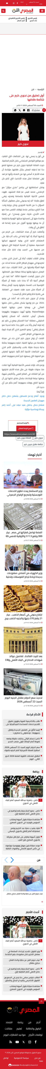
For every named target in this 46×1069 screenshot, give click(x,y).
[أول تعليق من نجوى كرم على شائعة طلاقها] (24, 110)
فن (32, 89)
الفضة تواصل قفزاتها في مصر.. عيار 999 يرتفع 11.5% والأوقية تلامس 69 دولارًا (24, 534)
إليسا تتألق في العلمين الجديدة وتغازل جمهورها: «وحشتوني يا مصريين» (24, 731)
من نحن (37, 1058)
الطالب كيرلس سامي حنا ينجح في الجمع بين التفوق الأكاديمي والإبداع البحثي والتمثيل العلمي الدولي (22, 979)
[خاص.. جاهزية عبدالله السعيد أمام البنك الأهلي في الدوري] (23, 786)
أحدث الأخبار (32, 912)
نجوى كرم (39, 438)
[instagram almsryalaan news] (13, 3)
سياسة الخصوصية (21, 1058)
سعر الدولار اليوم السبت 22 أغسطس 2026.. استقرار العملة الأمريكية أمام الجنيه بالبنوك (22, 749)
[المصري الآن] (22, 10)
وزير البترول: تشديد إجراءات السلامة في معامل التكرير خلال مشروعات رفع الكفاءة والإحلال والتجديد (22, 953)
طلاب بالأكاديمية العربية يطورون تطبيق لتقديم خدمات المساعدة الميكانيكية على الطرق (23, 723)
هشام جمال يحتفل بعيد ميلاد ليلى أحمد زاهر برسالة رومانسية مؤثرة (23, 407)
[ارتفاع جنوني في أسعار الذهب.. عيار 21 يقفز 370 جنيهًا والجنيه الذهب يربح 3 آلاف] (23, 598)
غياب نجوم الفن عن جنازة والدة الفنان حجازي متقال (25, 893)
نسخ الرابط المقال (25, 428)
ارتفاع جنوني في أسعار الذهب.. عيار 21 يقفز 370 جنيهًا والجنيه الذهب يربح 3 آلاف (23, 616)
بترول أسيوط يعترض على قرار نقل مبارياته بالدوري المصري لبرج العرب (23, 838)
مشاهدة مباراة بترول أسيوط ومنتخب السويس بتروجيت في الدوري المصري (25, 821)
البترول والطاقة (33, 1028)
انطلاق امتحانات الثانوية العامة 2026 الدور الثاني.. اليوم (22, 757)
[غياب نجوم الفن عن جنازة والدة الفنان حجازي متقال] (23, 878)
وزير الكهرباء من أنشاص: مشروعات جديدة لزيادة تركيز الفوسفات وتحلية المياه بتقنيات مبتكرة (24, 575)
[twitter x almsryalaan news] (23, 1042)
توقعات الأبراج (35, 1034)
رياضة (36, 771)
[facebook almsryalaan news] (17, 3)
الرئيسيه (40, 89)
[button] (12, 860)
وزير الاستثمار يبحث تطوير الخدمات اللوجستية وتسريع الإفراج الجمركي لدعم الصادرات (24, 493)
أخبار (38, 1022)
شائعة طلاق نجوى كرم (33, 444)
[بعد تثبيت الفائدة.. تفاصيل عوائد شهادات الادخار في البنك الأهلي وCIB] (23, 640)
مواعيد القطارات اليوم (15, 1034)
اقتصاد (9, 1022)
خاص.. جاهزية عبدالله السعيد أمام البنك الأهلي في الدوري (21, 802)
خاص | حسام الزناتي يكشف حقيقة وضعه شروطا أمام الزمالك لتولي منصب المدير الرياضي (23, 740)
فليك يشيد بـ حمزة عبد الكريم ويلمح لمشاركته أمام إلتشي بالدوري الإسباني (24, 830)
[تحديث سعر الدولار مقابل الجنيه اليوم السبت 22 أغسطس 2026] (23, 681)
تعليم (19, 1028)
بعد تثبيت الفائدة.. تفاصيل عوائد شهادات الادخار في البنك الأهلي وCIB (23, 658)
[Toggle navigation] (42, 11)
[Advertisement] (23, 59)
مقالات (8, 1028)
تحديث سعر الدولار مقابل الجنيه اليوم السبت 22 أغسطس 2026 (23, 699)
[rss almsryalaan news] (10, 1042)
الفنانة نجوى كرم (24, 438)
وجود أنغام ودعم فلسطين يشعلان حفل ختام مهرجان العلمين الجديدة (23, 398)
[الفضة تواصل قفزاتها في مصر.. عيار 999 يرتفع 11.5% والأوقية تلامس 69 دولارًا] (23, 516)
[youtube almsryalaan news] (7, 3)
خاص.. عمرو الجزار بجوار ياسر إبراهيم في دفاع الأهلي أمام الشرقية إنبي (24, 812)
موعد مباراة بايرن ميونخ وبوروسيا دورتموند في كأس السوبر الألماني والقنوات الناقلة (22, 847)
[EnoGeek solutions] (14, 1064)
